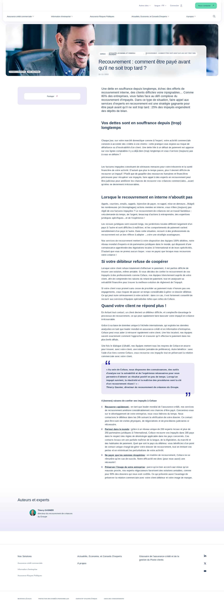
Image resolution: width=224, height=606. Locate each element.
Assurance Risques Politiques (30, 576)
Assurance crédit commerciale (30, 563)
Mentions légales (25, 598)
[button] (20, 16)
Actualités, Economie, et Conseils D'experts (99, 556)
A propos (81, 563)
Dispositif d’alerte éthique (86, 598)
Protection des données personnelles (53, 598)
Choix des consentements (114, 598)
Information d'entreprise (27, 569)
